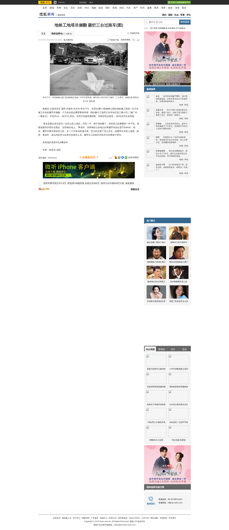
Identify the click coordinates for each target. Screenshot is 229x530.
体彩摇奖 (129, 183)
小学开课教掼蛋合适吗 (178, 369)
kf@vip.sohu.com (175, 503)
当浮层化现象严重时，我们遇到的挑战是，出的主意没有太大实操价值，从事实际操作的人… (172, 98)
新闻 (52, 8)
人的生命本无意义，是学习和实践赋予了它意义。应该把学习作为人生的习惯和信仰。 (172, 126)
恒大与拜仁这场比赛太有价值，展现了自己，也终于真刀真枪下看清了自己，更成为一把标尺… (172, 112)
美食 (177, 8)
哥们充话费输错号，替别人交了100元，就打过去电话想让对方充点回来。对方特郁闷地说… (171, 153)
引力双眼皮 (180, 28)
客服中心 (103, 518)
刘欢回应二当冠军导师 (178, 422)
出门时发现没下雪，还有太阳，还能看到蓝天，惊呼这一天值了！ (172, 167)
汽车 (128, 8)
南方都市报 (68, 40)
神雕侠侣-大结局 (156, 440)
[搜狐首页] (45, 2)
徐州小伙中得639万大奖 (112, 183)
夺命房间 (171, 28)
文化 (66, 8)
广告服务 (94, 518)
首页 (45, 8)
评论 (188, 15)
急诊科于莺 (160, 165)
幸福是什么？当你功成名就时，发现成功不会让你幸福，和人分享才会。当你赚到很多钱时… (172, 139)
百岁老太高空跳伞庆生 (178, 404)
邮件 (91, 2)
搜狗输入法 (66, 518)
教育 (156, 8)
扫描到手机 (134, 33)
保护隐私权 (122, 518)
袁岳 (158, 96)
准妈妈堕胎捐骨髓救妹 (178, 387)
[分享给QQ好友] (119, 157)
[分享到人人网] (122, 157)
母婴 (163, 8)
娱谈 (101, 8)
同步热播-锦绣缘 (179, 440)
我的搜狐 (83, 2)
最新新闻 (61, 15)
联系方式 (113, 518)
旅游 (170, 8)
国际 (170, 15)
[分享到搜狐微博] (115, 157)
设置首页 (56, 518)
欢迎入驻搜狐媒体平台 (180, 2)
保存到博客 (125, 40)
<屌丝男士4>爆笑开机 (156, 422)
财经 (107, 8)
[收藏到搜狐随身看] (126, 157)
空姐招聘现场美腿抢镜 (156, 387)
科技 (121, 8)
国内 (164, 15)
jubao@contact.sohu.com (125, 525)
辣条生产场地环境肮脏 (156, 404)
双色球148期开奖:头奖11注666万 (83, 183)
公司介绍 (145, 518)
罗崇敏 (158, 124)
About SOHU (134, 518)
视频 (94, 8)
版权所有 (141, 521)
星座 (184, 8)
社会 (176, 15)
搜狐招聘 (85, 518)
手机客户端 (114, 40)
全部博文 (172, 518)
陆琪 (158, 137)
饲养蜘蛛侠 (162, 28)
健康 (149, 8)
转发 (181, 105)
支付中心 (76, 518)
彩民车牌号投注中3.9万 (54, 183)
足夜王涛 (159, 110)
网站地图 (154, 518)
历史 (73, 8)
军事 (59, 8)
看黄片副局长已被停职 (156, 369)
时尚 (142, 8)
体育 (80, 8)
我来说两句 (61, 33)
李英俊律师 (160, 151)
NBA (86, 8)
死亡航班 (154, 28)
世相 (114, 8)
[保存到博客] (133, 157)
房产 (135, 8)
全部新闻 (163, 518)
